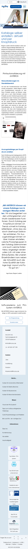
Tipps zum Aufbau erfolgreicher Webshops (11, 410)
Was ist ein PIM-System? (9, 404)
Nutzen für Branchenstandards (11, 394)
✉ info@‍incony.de (10, 343)
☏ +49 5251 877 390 (11, 347)
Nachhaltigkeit (6, 440)
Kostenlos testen (14, 322)
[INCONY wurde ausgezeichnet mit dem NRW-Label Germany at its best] (14, 479)
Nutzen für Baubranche (9, 390)
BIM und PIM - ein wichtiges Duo (11, 418)
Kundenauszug (6, 432)
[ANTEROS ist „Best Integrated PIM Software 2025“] (14, 523)
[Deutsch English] (21, 2)
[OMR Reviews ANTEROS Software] (14, 450)
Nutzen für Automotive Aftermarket (12, 383)
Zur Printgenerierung (14, 318)
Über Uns (5, 428)
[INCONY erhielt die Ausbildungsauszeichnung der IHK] (14, 494)
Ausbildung (8, 363)
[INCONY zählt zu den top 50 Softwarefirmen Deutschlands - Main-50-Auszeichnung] (14, 465)
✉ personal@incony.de (12, 371)
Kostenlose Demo (16, 6)
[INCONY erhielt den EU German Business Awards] (14, 509)
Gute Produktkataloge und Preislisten (13, 415)
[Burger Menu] (24, 7)
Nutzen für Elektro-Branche (10, 387)
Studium (7, 367)
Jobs (6, 359)
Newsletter (5, 436)
